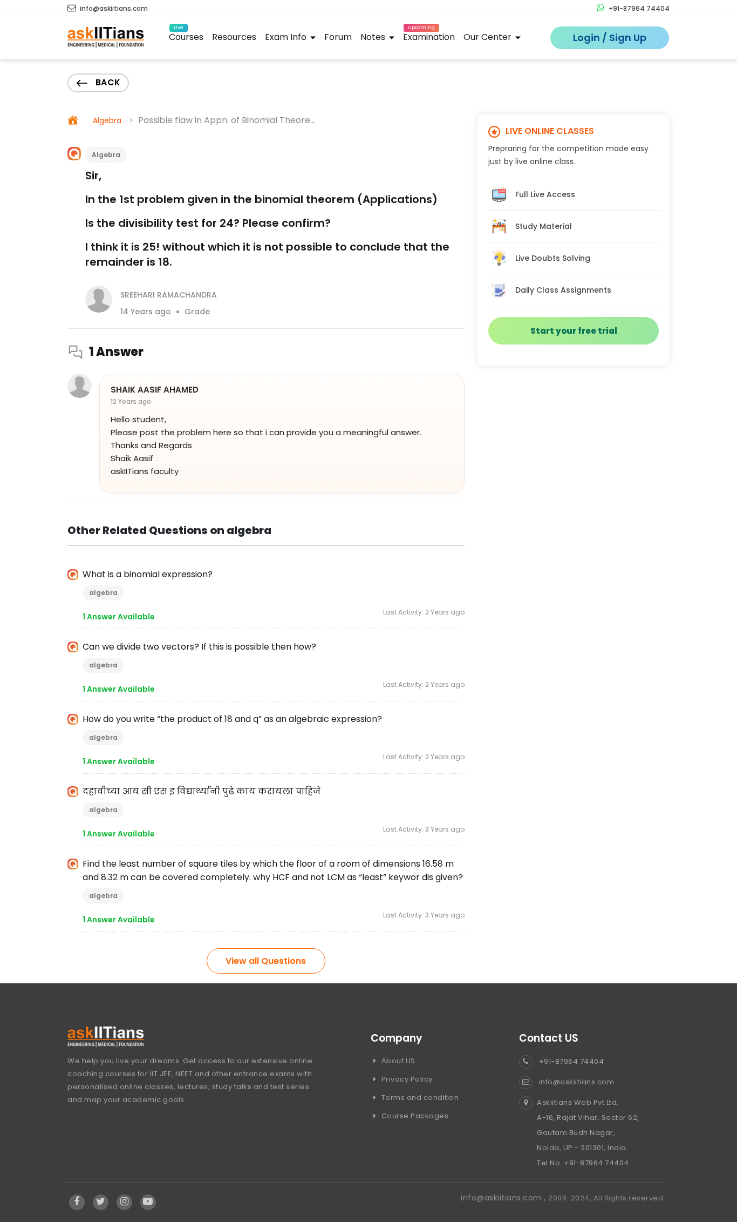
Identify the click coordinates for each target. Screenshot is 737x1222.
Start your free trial (573, 330)
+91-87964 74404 (638, 8)
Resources (234, 37)
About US (397, 1061)
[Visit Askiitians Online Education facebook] (77, 1202)
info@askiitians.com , (504, 1197)
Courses (186, 35)
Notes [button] (373, 37)
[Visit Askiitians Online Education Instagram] (124, 1202)
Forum (338, 37)
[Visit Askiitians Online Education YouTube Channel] (148, 1202)
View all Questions (266, 961)
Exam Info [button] (287, 37)
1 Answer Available (119, 616)
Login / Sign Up (609, 37)
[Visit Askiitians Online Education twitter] (100, 1202)
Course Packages (413, 1116)
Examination (429, 35)
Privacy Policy (406, 1079)
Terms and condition (419, 1097)
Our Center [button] (488, 37)
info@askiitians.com (113, 8)
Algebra (107, 120)
